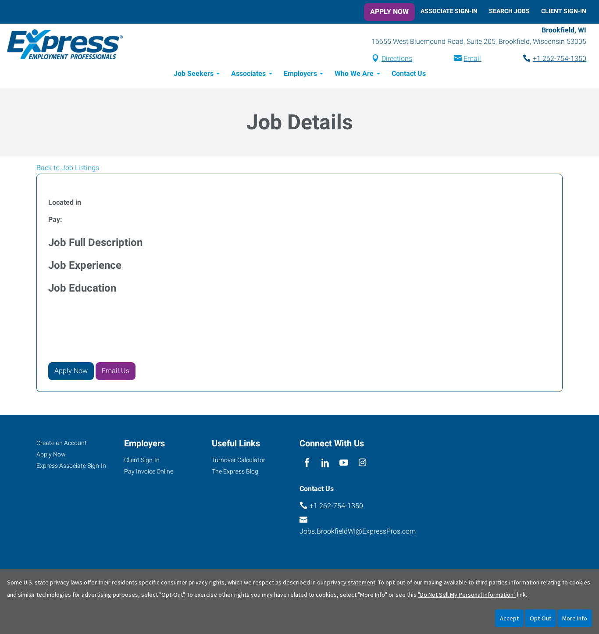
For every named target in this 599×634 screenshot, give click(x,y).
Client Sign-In (563, 10)
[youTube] (344, 463)
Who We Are (354, 73)
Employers (300, 73)
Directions (397, 58)
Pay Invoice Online (148, 471)
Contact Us (409, 73)
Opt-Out (540, 618)
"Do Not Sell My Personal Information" (467, 594)
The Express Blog (235, 471)
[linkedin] (325, 463)
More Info (574, 618)
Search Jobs (509, 10)
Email (472, 58)
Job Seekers (194, 73)
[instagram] (362, 463)
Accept (509, 618)
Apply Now (389, 11)
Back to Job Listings (67, 168)
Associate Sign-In (449, 10)
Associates (248, 73)
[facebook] (307, 463)
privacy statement (351, 582)
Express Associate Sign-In (71, 465)
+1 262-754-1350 (559, 58)
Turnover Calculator (238, 459)
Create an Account (61, 442)
